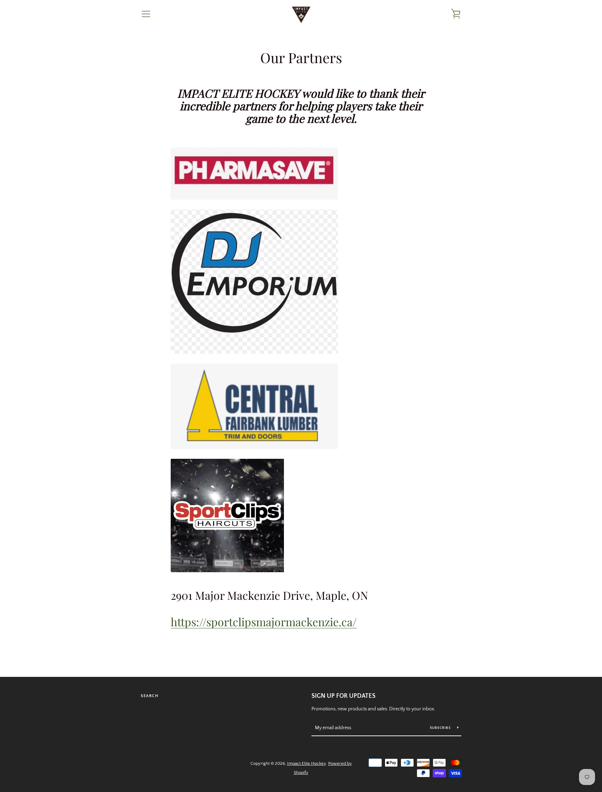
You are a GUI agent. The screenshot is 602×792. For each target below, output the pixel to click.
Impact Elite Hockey (306, 763)
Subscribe (441, 728)
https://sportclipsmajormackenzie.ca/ (264, 621)
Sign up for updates (343, 696)
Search (150, 696)
